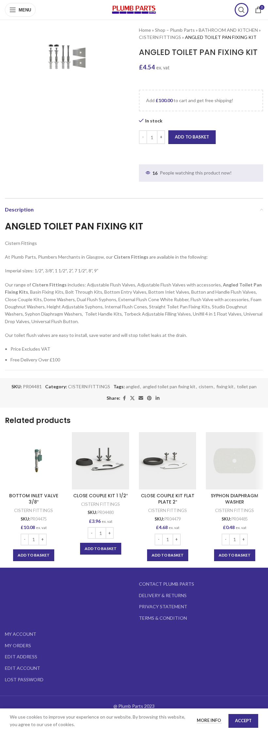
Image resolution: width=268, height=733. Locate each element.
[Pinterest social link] (149, 398)
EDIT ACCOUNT (22, 668)
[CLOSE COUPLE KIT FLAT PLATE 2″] (167, 460)
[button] (33, 555)
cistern (206, 386)
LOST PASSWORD (24, 679)
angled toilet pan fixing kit (169, 386)
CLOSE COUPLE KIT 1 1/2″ (100, 495)
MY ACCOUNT (20, 634)
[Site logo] (134, 9)
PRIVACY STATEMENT (163, 606)
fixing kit (225, 386)
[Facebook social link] (124, 398)
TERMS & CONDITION (163, 618)
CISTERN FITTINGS (160, 37)
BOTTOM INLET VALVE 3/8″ (33, 498)
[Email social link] (141, 398)
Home (145, 30)
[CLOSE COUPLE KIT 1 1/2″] (100, 460)
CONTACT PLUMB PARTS (166, 584)
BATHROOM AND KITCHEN (228, 30)
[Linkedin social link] (157, 398)
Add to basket (192, 136)
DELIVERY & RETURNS (163, 595)
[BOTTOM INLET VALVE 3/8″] (33, 460)
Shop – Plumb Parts (175, 30)
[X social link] (132, 398)
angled (133, 386)
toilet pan (247, 386)
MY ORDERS (18, 645)
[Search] (241, 9)
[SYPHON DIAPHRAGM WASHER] (234, 460)
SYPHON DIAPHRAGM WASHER (234, 498)
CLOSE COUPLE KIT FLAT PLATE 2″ (167, 498)
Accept (243, 720)
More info (209, 720)
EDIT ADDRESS (21, 656)
